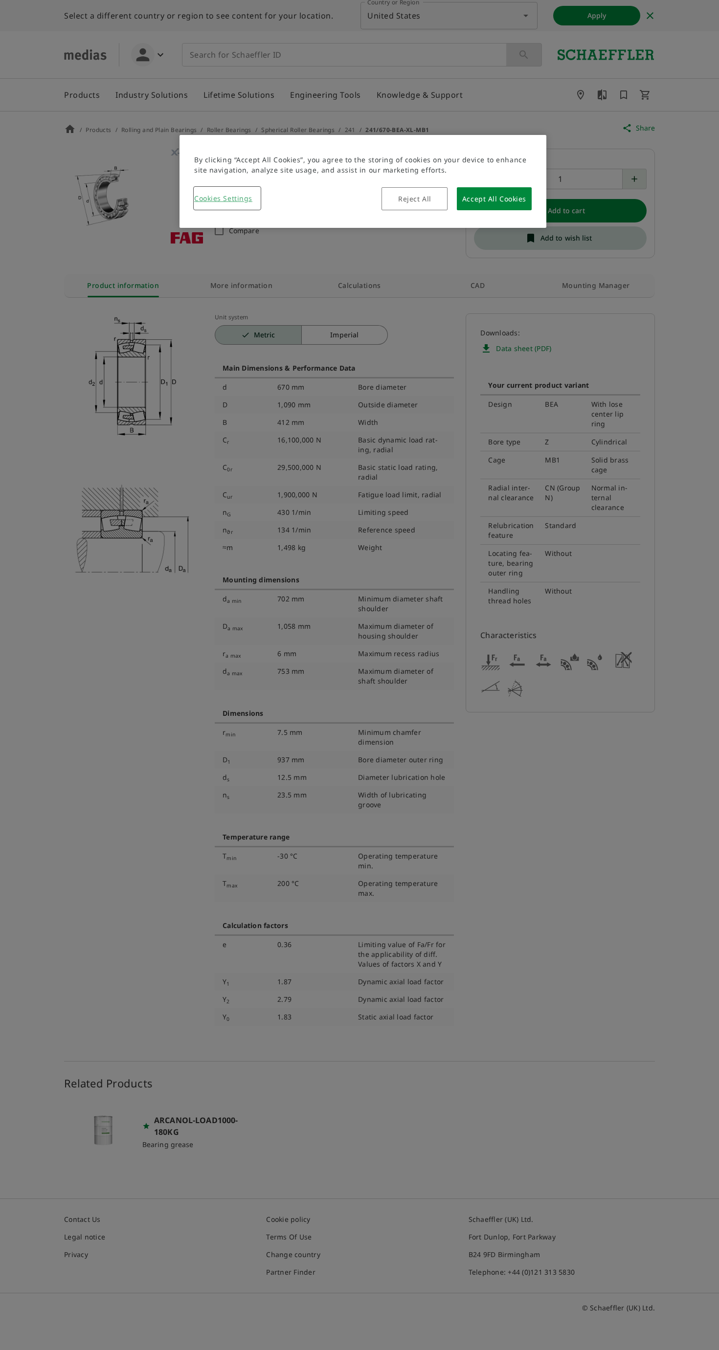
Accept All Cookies (494, 198)
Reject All (414, 198)
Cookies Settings (223, 198)
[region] (363, 181)
